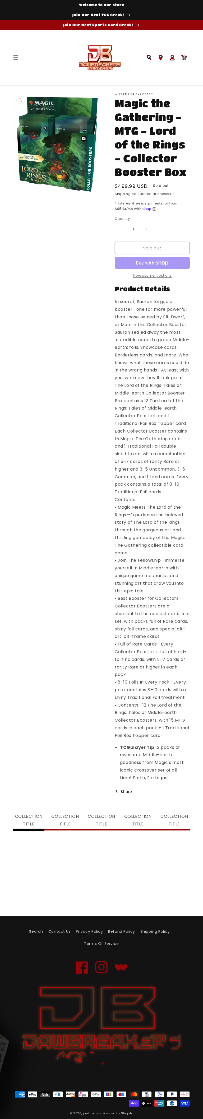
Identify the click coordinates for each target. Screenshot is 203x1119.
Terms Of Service (101, 943)
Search (36, 931)
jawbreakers (92, 1113)
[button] (16, 57)
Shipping (123, 194)
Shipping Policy (155, 931)
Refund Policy (121, 931)
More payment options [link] (152, 275)
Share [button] (126, 791)
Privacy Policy (89, 931)
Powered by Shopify (118, 1113)
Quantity (122, 218)
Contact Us (59, 931)
